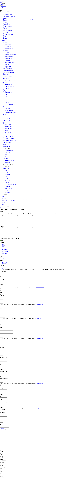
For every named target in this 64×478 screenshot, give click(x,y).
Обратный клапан (7, 81)
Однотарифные (8, 60)
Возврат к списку (2, 239)
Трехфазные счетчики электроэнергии (9, 62)
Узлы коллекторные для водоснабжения (8, 70)
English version (3, 40)
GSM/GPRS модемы (7, 108)
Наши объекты (5, 28)
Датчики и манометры (4, 114)
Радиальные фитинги (6, 99)
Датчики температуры (6, 116)
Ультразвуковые (8, 52)
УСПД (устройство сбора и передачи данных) (10, 109)
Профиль (6, 31)
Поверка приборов (5, 21)
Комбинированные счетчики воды (9, 135)
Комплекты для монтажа (8, 66)
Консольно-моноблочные (8, 162)
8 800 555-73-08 (3, 4)
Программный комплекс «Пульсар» (7, 14)
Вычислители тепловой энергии (9, 48)
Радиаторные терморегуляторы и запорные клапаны (9, 73)
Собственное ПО (4, 13)
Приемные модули (8, 107)
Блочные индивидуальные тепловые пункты (9, 89)
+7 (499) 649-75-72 (3, 6)
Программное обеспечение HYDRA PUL (8, 17)
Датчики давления (5, 115)
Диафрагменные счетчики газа (9, 124)
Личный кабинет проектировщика (7, 30)
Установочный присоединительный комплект (10, 80)
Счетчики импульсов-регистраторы (9, 183)
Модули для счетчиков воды (8, 58)
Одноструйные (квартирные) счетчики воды (10, 54)
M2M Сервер (5, 18)
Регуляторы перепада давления (9, 150)
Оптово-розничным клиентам (7, 27)
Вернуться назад (2, 428)
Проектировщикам (4, 29)
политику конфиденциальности (40, 287)
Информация (6, 32)
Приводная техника (4, 119)
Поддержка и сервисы (4, 20)
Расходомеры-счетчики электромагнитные (10, 49)
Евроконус (6, 97)
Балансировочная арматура (6, 74)
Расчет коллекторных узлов (6, 24)
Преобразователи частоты (6, 120)
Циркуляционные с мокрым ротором (9, 85)
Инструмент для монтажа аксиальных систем (9, 103)
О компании (4, 35)
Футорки (6, 98)
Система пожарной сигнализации (6, 67)
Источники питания (7, 111)
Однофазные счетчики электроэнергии (10, 59)
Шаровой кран (6, 154)
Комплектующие (7, 64)
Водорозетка (6, 172)
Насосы (4, 83)
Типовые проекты (5, 33)
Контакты (3, 39)
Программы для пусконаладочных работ (8, 15)
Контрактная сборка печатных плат (7, 26)
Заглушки (6, 94)
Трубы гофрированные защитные (7, 92)
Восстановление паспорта (5, 251)
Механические (8, 51)
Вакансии (4, 36)
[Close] (0, 290)
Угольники (6, 96)
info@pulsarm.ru (4, 263)
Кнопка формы (2, 279)
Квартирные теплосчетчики (8, 45)
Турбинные (6, 55)
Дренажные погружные (8, 87)
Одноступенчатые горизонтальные (9, 88)
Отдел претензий (5, 23)
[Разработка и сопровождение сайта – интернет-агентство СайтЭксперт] (2, 273)
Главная (1, 207)
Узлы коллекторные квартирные (7, 69)
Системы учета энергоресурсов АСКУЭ (8, 113)
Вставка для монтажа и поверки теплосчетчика (11, 79)
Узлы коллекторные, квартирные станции (7, 68)
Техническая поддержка (5, 249)
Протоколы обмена (5, 25)
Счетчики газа (5, 42)
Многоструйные (7, 133)
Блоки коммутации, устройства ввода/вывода (10, 112)
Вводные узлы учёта (5, 90)
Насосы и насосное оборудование (6, 82)
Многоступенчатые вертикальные (9, 84)
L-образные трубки (7, 174)
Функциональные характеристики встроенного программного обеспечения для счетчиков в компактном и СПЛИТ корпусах (19, 19)
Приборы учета (4, 41)
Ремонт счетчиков (5, 22)
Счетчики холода (5, 50)
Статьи (4, 37)
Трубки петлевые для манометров (9, 77)
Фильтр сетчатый (7, 156)
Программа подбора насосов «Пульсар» (8, 34)
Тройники (6, 95)
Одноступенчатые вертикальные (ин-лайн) (10, 86)
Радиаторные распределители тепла (9, 65)
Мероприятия (5, 38)
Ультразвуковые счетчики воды (9, 56)
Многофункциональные (9, 61)
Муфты (6, 101)
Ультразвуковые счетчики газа (8, 44)
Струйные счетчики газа (8, 43)
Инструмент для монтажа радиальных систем (9, 104)
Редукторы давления (7, 152)
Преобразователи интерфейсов (9, 110)
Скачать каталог (2, 1)
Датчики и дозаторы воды (6, 118)
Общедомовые (6, 131)
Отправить (2, 284)
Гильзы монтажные (7, 93)
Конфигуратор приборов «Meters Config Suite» (9, 16)
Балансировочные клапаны (8, 75)
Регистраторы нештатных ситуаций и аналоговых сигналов (12, 187)
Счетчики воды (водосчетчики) (7, 53)
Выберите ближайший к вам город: (4, 328)
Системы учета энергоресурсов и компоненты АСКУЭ (9, 105)
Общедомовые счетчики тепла (8, 47)
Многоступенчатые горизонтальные (9, 160)
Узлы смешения (5, 71)
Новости (7, 207)
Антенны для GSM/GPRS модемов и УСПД (10, 185)
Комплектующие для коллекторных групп (8, 72)
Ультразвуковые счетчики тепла (10, 46)
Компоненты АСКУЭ (6, 106)
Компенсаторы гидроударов (8, 76)
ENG (2, 7)
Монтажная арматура (6, 78)
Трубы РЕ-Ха (5, 91)
